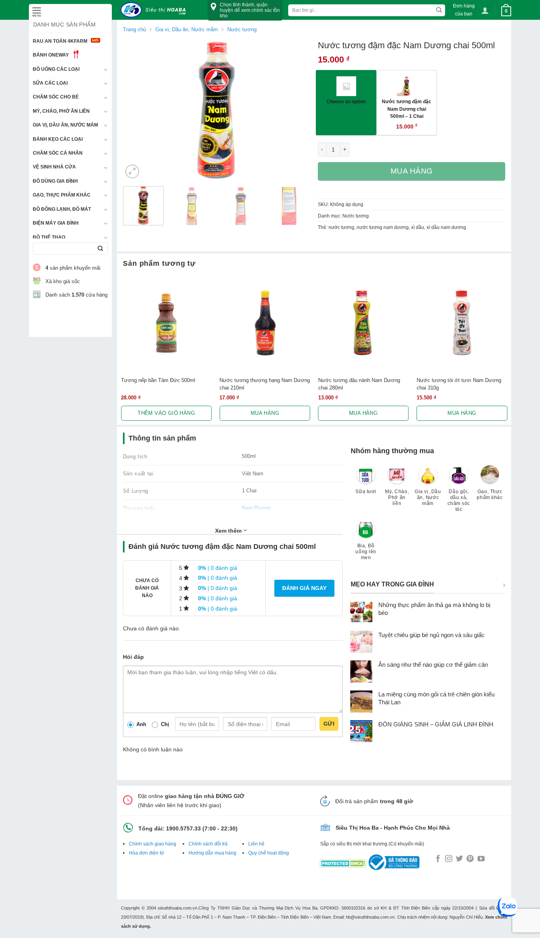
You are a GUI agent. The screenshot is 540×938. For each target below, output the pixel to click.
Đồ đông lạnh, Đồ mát (62, 209)
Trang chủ (134, 29)
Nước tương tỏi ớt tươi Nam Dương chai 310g (459, 384)
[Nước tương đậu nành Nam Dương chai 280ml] (363, 322)
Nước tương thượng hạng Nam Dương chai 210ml (264, 384)
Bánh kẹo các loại (58, 139)
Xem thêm (229, 531)
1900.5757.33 (183, 828)
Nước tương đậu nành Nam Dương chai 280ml (359, 384)
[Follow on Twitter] (459, 859)
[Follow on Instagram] (448, 859)
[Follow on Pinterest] (470, 859)
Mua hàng (412, 171)
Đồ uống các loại (56, 69)
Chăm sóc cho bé (56, 97)
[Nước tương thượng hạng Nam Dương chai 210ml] (264, 322)
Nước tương (242, 29)
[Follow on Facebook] (438, 859)
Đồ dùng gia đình (55, 181)
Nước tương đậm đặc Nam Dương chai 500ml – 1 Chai (406, 109)
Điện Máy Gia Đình (56, 223)
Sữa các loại (50, 83)
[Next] (296, 110)
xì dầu (417, 227)
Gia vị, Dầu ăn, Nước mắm (65, 125)
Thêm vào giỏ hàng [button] (166, 413)
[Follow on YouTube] (481, 859)
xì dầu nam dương (446, 227)
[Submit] (100, 248)
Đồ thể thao (49, 237)
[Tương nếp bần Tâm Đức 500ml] (166, 322)
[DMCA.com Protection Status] (343, 862)
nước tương (341, 227)
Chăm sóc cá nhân (58, 153)
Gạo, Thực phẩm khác (62, 195)
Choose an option (346, 101)
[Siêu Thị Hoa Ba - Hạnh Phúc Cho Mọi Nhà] (155, 10)
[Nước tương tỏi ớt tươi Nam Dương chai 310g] (462, 322)
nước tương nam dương (383, 227)
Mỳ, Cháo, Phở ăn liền (61, 111)
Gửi (328, 724)
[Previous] (136, 110)
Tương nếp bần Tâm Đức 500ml (158, 380)
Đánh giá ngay (304, 588)
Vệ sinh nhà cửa (54, 167)
